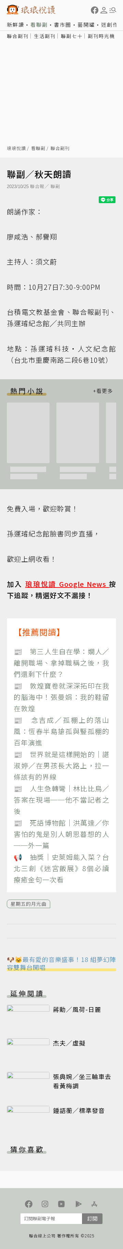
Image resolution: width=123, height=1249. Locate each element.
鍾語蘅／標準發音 (79, 1110)
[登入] (103, 10)
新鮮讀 (15, 24)
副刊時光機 (101, 36)
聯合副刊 (18, 36)
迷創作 (110, 24)
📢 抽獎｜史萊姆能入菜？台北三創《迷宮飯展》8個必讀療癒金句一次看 (61, 868)
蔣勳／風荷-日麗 (77, 1009)
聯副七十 (72, 36)
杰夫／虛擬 (69, 1042)
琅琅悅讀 (16, 148)
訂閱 (92, 1218)
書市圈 (62, 24)
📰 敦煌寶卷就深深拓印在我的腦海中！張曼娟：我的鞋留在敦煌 (61, 697)
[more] (103, 390)
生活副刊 (45, 36)
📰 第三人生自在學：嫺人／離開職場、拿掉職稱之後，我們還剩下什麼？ (61, 662)
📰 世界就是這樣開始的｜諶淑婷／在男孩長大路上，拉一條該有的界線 (61, 765)
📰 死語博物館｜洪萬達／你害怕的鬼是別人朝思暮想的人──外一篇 (61, 834)
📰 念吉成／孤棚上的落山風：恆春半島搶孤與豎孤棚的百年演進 (61, 731)
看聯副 (39, 24)
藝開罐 (86, 24)
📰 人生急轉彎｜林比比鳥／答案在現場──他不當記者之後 (61, 799)
